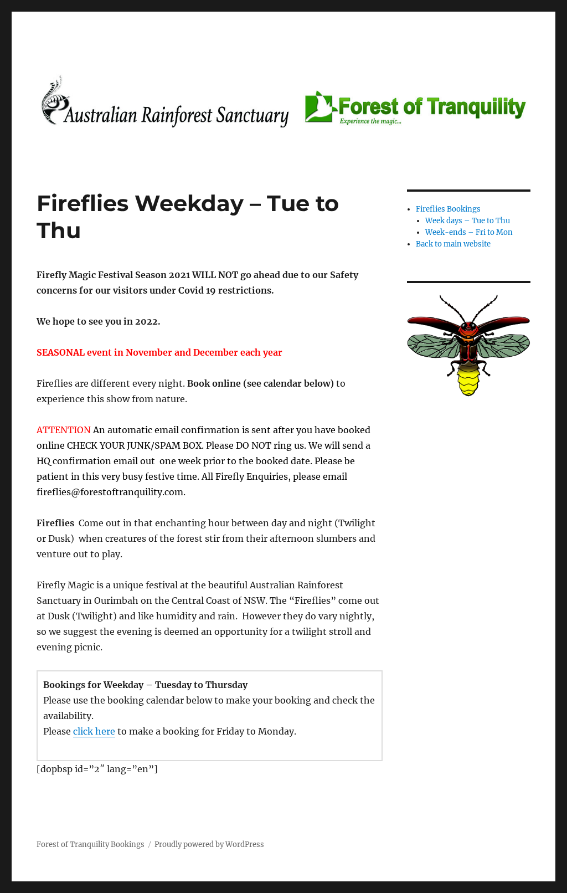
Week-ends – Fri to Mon (469, 232)
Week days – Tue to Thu (467, 220)
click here (94, 731)
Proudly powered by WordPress (209, 844)
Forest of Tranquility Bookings (91, 844)
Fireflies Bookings (448, 209)
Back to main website (453, 244)
